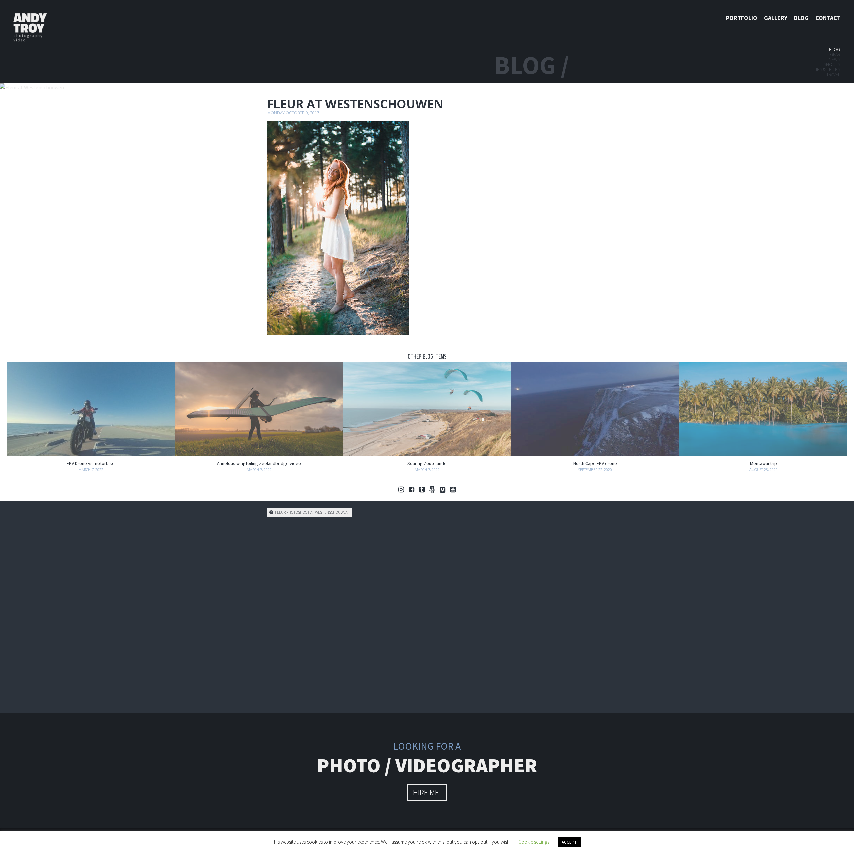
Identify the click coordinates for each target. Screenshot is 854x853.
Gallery (775, 18)
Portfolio (741, 18)
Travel (833, 74)
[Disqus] (427, 613)
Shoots (832, 64)
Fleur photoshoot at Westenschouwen (311, 512)
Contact (828, 18)
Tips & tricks (827, 69)
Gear (835, 54)
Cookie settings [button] (533, 842)
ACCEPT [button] (569, 842)
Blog (801, 18)
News (834, 59)
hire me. (427, 792)
